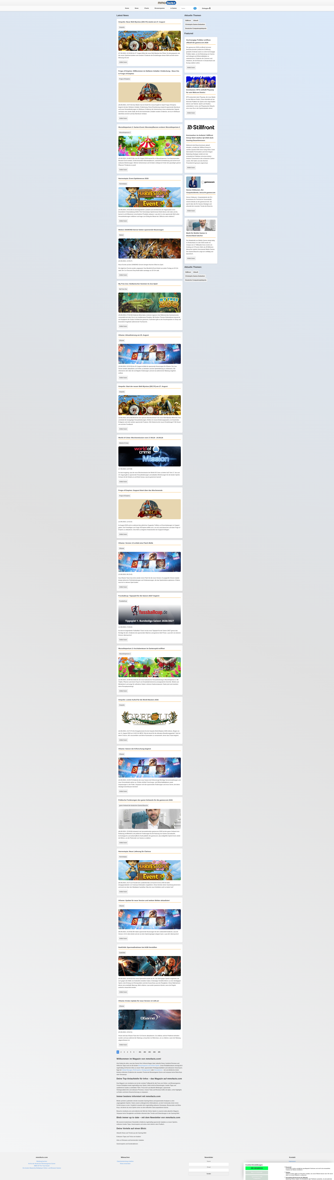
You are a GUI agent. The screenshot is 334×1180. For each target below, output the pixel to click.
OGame (121, 340)
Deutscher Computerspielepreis (195, 28)
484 (154, 1052)
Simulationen (158, 1070)
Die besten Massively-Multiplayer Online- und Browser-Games (42, 1168)
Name (209, 1161)
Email (209, 1167)
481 (140, 1052)
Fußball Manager (127, 1070)
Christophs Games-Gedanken (195, 24)
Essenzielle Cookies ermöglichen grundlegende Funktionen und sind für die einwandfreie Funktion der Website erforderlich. (308, 1169)
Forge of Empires (124, 79)
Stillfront (188, 20)
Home (127, 8)
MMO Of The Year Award (41, 1166)
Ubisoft (195, 20)
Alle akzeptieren (257, 1168)
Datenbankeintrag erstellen (125, 1161)
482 (145, 1052)
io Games (173, 8)
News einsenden (125, 1163)
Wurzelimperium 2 (124, 132)
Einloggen (205, 8)
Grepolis (121, 27)
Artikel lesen (123, 62)
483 (149, 1052)
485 (159, 1052)
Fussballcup (123, 601)
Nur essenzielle (257, 1172)
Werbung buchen (41, 1161)
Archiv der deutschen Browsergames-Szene (41, 1163)
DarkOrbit (122, 952)
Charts (146, 8)
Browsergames (160, 8)
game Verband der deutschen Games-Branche (133, 805)
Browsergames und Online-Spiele (148, 1065)
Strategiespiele (146, 1070)
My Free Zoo (123, 289)
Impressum (292, 1161)
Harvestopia (123, 184)
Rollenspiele (137, 1070)
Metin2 (121, 235)
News (136, 8)
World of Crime (123, 443)
